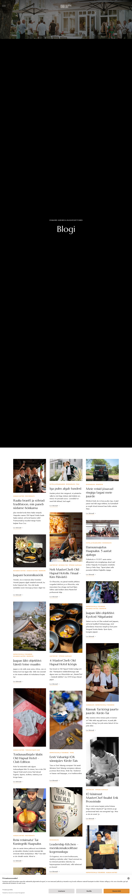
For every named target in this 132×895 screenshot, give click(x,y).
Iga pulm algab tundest (66, 488)
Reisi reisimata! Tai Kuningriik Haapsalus (27, 842)
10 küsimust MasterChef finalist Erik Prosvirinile (102, 797)
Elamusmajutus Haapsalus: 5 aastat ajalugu (99, 551)
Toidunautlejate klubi (32, 750)
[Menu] (4, 5)
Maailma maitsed (18, 496)
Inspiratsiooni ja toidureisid (22, 654)
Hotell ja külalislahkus (57, 484)
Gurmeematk (90, 705)
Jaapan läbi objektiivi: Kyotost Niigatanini (100, 615)
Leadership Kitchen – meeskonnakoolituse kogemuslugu (64, 848)
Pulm (77, 484)
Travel (72, 753)
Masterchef (54, 565)
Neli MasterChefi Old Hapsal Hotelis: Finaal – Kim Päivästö (65, 573)
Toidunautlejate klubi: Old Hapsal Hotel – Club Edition (28, 758)
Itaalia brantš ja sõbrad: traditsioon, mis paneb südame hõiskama (29, 504)
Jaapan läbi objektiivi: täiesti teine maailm (27, 662)
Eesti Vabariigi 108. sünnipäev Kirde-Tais (64, 759)
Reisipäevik (42, 571)
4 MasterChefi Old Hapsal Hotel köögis (63, 662)
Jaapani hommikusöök (28, 575)
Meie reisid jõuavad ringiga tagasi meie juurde (99, 492)
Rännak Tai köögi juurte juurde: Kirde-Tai (102, 711)
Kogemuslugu (70, 484)
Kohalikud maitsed (19, 571)
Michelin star (63, 565)
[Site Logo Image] (66, 6)
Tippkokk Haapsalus (75, 565)
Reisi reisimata (30, 496)
